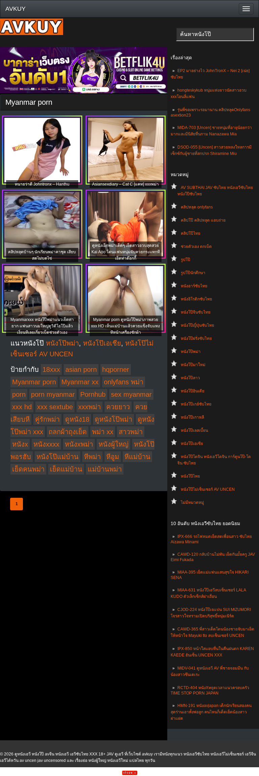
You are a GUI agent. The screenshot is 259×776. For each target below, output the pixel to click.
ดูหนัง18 (77, 419)
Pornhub (93, 394)
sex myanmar (131, 394)
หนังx (20, 444)
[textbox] (215, 34)
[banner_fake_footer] (129, 773)
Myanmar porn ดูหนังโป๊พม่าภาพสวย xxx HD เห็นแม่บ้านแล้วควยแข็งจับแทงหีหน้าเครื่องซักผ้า (125, 326)
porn (19, 394)
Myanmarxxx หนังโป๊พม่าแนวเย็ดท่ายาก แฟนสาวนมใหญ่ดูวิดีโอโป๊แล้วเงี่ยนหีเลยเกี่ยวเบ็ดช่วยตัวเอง (42, 326)
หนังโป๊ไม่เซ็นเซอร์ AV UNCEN (208, 489)
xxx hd (22, 407)
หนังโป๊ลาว (190, 378)
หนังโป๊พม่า (191, 351)
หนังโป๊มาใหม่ (193, 364)
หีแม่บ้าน (137, 456)
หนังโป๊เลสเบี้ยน (194, 430)
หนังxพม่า (79, 444)
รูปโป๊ (185, 259)
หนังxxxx (46, 444)
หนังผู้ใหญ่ (113, 444)
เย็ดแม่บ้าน (66, 469)
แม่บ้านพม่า (105, 469)
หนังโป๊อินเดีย (192, 391)
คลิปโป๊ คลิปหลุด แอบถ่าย (203, 220)
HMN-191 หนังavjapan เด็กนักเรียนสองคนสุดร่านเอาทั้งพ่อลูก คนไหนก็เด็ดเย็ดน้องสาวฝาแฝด (211, 712)
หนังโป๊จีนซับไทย (195, 312)
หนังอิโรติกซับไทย (196, 299)
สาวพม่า (131, 431)
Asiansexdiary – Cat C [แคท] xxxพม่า (125, 184)
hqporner (115, 369)
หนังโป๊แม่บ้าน (57, 456)
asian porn (81, 369)
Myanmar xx (79, 382)
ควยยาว (118, 407)
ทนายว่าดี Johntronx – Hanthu (42, 184)
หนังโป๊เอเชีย (192, 443)
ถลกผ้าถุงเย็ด (68, 431)
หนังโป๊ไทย (190, 476)
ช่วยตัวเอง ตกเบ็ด (196, 246)
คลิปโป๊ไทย (190, 233)
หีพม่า (92, 456)
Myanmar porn (34, 382)
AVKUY (15, 8)
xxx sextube (55, 407)
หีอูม (112, 456)
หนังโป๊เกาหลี (192, 417)
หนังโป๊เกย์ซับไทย (196, 404)
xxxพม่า (89, 407)
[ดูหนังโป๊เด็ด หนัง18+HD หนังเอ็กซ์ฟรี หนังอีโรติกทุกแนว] (31, 33)
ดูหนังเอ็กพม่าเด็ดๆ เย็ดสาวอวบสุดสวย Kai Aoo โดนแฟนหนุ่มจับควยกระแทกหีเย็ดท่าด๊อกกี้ (125, 252)
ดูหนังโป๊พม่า (113, 419)
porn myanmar (53, 394)
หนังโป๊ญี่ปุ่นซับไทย (197, 325)
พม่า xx (102, 431)
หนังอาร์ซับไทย (194, 286)
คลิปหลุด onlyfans (197, 207)
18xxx (51, 369)
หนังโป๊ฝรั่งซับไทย (196, 338)
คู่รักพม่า (47, 419)
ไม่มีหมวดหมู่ (192, 502)
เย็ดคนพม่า (28, 469)
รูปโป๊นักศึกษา (193, 272)
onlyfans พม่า (123, 382)
